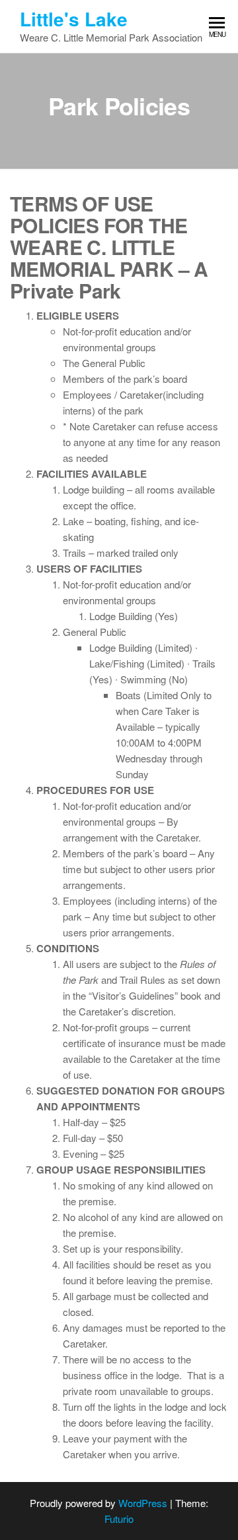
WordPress (142, 1503)
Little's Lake (74, 18)
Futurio (119, 1519)
